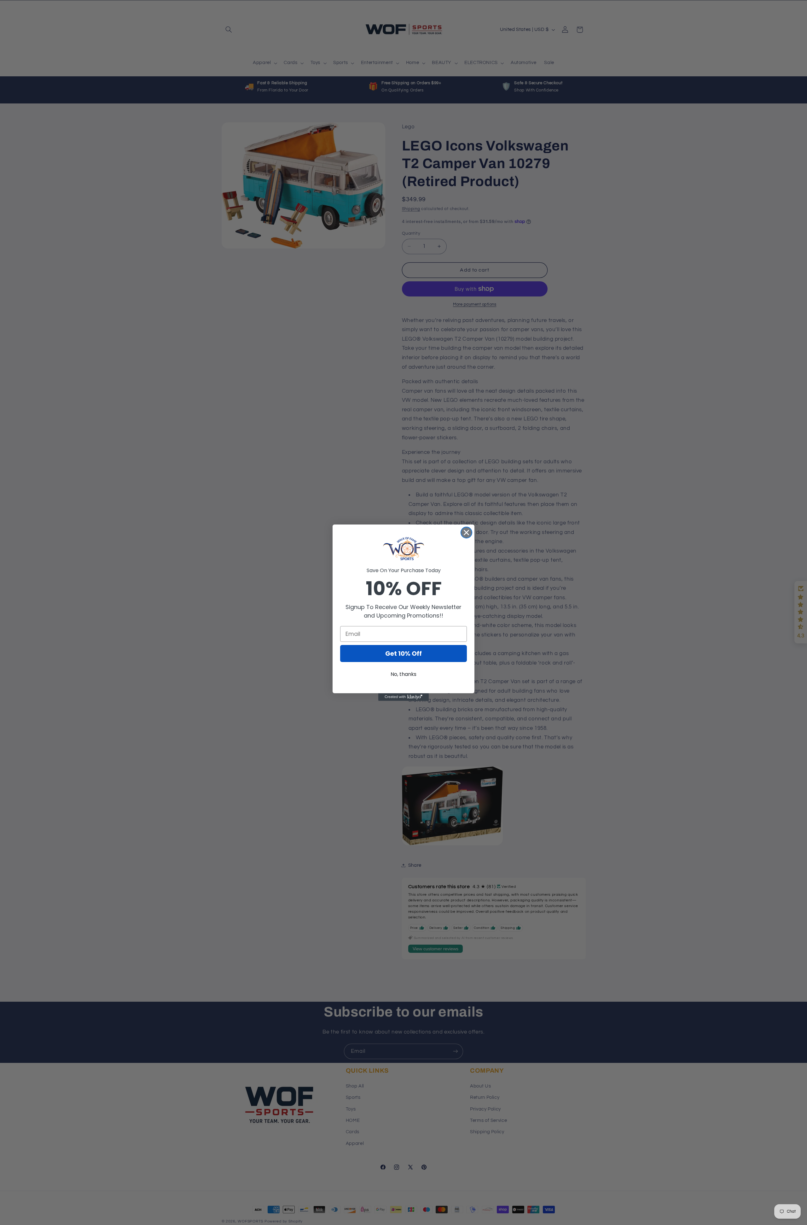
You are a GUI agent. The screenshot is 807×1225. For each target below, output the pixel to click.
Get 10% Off (403, 653)
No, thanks (403, 674)
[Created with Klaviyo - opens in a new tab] (403, 697)
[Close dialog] (466, 532)
